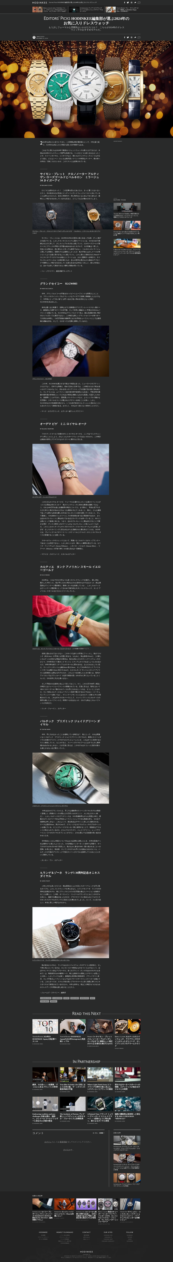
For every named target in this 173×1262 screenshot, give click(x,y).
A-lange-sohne (57, 998)
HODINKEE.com (108, 1235)
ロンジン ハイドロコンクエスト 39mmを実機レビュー (64, 1214)
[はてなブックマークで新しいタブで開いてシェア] (131, 2)
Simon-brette (44, 1001)
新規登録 (63, 1142)
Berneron (53, 1001)
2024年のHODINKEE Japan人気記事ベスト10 (44, 1039)
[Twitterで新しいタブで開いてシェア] (128, 2)
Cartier (66, 998)
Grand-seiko (74, 998)
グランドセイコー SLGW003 (42, 379)
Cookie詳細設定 (65, 1243)
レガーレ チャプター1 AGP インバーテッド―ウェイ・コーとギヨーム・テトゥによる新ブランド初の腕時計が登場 (126, 1167)
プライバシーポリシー (43, 1237)
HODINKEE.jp (108, 1237)
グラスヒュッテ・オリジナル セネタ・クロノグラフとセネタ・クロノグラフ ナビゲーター (127, 1148)
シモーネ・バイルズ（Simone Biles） (83, 546)
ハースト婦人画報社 (65, 1235)
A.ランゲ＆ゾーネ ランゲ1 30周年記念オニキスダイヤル (51, 960)
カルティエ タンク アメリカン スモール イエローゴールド (51, 648)
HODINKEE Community (108, 1241)
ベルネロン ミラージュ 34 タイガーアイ (87, 231)
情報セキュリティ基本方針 (64, 1241)
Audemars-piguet (45, 998)
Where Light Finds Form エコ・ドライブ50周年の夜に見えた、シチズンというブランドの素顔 (100, 1087)
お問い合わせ (86, 1237)
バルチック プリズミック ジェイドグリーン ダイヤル (50, 806)
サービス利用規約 (43, 1239)
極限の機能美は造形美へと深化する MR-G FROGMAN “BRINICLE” (127, 1116)
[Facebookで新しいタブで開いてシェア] (124, 2)
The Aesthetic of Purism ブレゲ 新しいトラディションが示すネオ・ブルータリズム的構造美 (72, 1116)
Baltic (92, 998)
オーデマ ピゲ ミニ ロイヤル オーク (44, 497)
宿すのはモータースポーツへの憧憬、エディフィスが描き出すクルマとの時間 (127, 1087)
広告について (86, 1239)
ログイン (48, 1142)
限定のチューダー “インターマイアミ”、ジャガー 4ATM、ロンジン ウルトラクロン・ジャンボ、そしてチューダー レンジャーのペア (108, 1217)
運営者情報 (86, 1235)
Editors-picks (84, 998)
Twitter (130, 1237)
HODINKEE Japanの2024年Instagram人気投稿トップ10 (72, 1039)
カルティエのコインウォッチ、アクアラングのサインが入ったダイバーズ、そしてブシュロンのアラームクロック (127, 1041)
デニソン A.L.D (82, 813)
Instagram (130, 1241)
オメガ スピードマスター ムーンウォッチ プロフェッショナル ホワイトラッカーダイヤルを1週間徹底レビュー (127, 252)
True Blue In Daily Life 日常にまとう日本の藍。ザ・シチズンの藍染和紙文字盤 (73, 1087)
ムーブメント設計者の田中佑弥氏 (68, 392)
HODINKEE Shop (108, 1239)
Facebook (130, 1235)
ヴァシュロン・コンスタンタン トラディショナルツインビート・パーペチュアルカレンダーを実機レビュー (130, 1216)
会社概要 (43, 1235)
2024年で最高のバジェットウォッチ (69, 150)
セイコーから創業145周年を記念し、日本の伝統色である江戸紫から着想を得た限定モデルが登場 (86, 1215)
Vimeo (130, 1239)
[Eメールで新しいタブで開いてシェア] (135, 2)
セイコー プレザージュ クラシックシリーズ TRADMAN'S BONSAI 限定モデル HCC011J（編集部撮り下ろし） (42, 1216)
